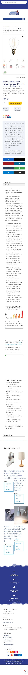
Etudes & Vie (6, 27)
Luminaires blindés (17, 28)
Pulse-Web (18, 660)
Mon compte (6, 635)
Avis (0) (7, 184)
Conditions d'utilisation (17, 661)
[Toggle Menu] (23, 19)
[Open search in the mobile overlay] (14, 2)
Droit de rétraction (7, 641)
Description (8, 182)
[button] (23, 37)
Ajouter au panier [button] (8, 486)
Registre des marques (8, 644)
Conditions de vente (7, 639)
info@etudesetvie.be (8, 622)
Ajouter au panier (15, 103)
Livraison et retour (7, 637)
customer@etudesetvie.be (14, 600)
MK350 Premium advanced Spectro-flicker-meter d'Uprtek (13, 344)
